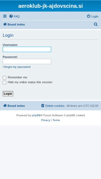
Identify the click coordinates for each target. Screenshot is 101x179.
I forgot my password (16, 66)
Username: (10, 44)
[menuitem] (14, 16)
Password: (10, 57)
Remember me (17, 77)
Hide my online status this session (29, 82)
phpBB (36, 115)
